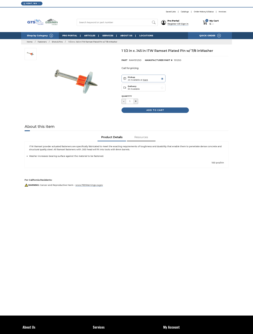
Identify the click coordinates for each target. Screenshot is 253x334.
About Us (126, 35)
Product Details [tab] (112, 137)
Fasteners (42, 42)
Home (30, 42)
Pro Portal (69, 35)
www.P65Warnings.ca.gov (89, 185)
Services (107, 35)
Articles (89, 35)
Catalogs (185, 12)
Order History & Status (204, 12)
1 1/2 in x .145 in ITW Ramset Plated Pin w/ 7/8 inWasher (92, 42)
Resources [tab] (141, 137)
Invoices (222, 12)
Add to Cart (155, 110)
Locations (146, 35)
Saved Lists (171, 12)
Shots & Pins (57, 42)
